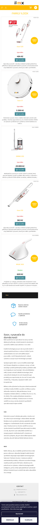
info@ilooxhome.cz (21, 489)
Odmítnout (10, 520)
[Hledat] (2, 8)
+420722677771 (21, 492)
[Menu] (36, 8)
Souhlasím (28, 520)
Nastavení (19, 514)
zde (21, 509)
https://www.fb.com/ (21, 495)
